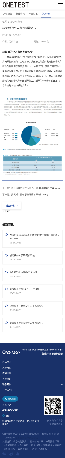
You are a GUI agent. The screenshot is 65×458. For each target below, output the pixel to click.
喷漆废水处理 (36, 441)
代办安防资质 (20, 441)
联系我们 (12, 398)
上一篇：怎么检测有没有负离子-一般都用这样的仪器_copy (31, 188)
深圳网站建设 (31, 437)
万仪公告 (7, 13)
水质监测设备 (9, 445)
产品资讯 (33, 13)
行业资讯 (20, 13)
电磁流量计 (23, 449)
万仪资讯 (17, 21)
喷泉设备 (35, 445)
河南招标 (47, 445)
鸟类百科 (23, 445)
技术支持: (20, 437)
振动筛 (58, 445)
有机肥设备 (9, 449)
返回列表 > (12, 205)
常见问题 (45, 13)
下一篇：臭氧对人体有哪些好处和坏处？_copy (25, 194)
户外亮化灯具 (52, 441)
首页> (10, 21)
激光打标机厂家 (39, 449)
